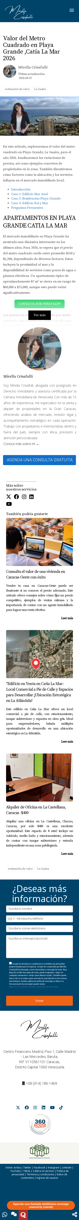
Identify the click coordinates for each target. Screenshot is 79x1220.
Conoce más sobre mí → (21, 444)
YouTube (15, 1171)
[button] (74, 1215)
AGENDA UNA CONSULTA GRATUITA (40, 459)
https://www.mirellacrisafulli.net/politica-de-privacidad (33, 987)
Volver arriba (13, 1167)
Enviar (40, 1001)
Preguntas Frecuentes (27, 208)
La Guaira (40, 89)
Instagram (53, 1167)
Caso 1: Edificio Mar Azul (29, 194)
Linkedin (67, 1167)
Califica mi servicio (43, 1171)
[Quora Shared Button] (23, 1215)
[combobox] (11, 919)
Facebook (39, 1167)
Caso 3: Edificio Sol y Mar (29, 203)
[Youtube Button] (9, 504)
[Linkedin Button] (31, 497)
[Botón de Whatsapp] (4, 1215)
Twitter (27, 1167)
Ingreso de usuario (47, 1178)
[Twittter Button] (8, 497)
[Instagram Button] (24, 497)
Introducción (20, 189)
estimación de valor (17, 89)
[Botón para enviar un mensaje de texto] (14, 1215)
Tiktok (26, 1171)
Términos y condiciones (40, 1174)
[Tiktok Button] (61, 1108)
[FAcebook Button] (16, 497)
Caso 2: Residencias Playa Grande (36, 199)
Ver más (40, 315)
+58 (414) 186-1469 (41, 1083)
